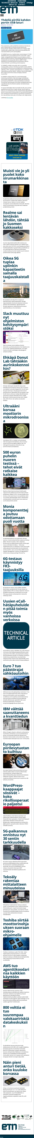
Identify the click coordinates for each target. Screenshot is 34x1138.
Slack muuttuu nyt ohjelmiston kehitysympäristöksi (16, 321)
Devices (4, 27)
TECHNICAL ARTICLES (9, 2)
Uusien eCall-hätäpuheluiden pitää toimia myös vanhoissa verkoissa (16, 610)
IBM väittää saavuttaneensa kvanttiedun (16, 712)
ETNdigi (30, 2)
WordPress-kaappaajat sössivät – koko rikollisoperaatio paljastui (16, 794)
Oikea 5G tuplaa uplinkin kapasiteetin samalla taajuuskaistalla (16, 269)
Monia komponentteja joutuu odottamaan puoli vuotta (15, 514)
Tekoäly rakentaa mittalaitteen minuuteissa (14, 882)
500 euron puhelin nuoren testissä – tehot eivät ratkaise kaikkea (12, 463)
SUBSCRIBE (22, 1)
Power (9, 27)
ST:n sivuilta (10, 97)
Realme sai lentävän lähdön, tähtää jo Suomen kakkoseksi (16, 220)
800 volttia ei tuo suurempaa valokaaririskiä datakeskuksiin (16, 1016)
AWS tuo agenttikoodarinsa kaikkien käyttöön (16, 971)
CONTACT (21, 4)
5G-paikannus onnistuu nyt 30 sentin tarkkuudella (15, 836)
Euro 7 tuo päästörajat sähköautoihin (16, 669)
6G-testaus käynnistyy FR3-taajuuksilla (13, 564)
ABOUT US (13, 4)
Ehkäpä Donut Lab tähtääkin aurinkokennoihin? (16, 363)
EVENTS (22, 2)
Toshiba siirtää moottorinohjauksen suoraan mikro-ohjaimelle (16, 927)
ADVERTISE (12, 1)
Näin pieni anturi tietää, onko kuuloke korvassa (15, 1068)
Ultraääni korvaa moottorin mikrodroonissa (16, 413)
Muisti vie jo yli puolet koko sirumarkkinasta (16, 176)
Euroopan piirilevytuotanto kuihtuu (16, 748)
